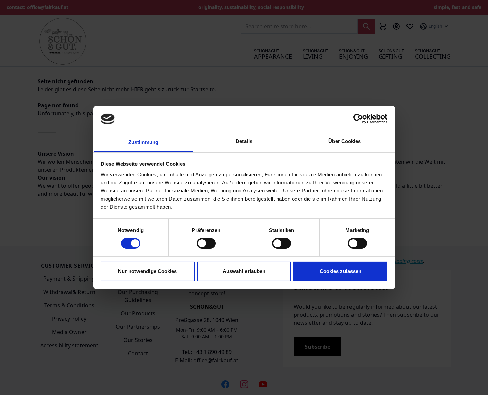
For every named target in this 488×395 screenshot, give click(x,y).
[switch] (206, 243)
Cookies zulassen (341, 271)
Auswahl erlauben (244, 271)
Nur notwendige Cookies (147, 271)
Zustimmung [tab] (143, 142)
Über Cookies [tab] (344, 141)
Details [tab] (244, 141)
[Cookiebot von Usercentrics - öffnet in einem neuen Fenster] (358, 119)
